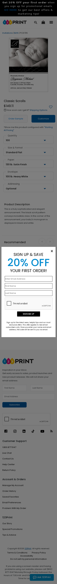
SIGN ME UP (28, 313)
